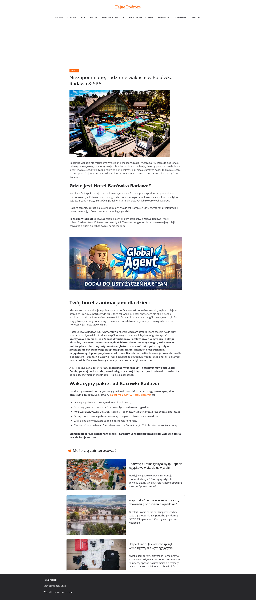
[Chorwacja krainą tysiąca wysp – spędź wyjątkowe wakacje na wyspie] (96, 460)
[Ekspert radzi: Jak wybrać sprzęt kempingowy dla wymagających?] (96, 541)
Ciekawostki (180, 17)
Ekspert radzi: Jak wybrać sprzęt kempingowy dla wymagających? (151, 546)
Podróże (74, 70)
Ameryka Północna (113, 17)
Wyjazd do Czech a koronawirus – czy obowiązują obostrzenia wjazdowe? (154, 502)
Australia (163, 17)
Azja (82, 17)
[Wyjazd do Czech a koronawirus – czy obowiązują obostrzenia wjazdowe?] (96, 497)
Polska (59, 17)
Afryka (93, 17)
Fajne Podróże (128, 6)
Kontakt (196, 17)
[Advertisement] (128, 43)
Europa (71, 17)
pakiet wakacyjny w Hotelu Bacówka (130, 394)
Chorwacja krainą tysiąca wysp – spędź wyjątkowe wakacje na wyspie (155, 466)
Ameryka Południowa (141, 17)
